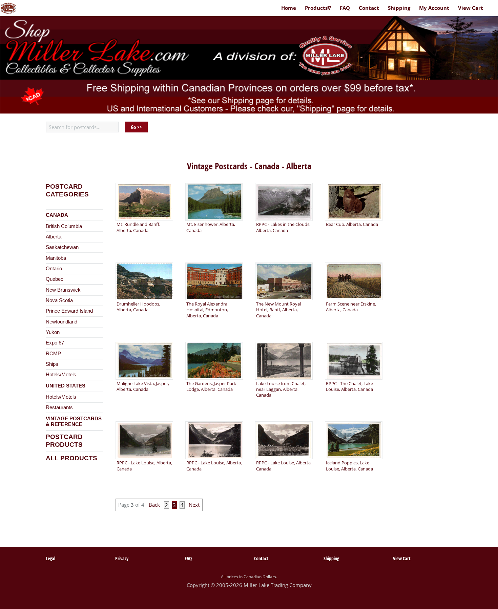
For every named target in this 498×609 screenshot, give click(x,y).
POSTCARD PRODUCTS (64, 440)
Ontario (54, 268)
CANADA (57, 215)
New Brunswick (63, 290)
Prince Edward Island (69, 311)
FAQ (345, 7)
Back (156, 505)
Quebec (54, 279)
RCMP (53, 353)
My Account (434, 7)
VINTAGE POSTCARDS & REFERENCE (74, 421)
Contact (369, 7)
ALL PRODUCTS (71, 458)
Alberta (53, 236)
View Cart (470, 7)
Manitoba (56, 258)
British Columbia (64, 226)
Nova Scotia (59, 300)
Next (193, 505)
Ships (52, 364)
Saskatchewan (62, 247)
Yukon (53, 332)
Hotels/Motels (61, 374)
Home (288, 7)
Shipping (399, 7)
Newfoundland (61, 321)
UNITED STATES (65, 385)
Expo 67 (55, 342)
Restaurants (59, 407)
